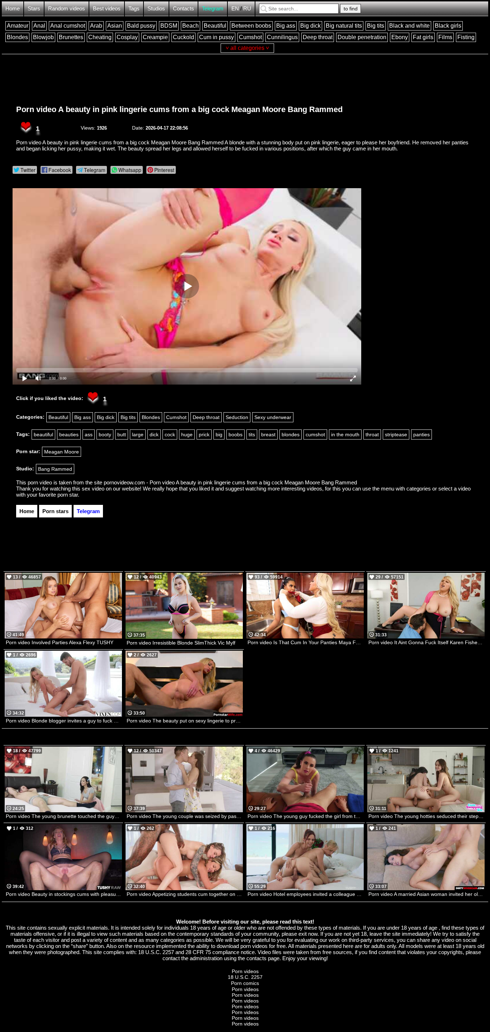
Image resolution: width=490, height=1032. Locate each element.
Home (12, 8)
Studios (156, 8)
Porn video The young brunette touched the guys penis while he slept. (64, 816)
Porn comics (245, 983)
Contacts (183, 8)
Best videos (107, 8)
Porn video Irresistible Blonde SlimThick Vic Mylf (181, 643)
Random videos (66, 8)
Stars (34, 8)
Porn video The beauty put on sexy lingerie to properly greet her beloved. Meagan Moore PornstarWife (185, 721)
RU (247, 8)
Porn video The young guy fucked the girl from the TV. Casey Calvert (306, 816)
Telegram (212, 8)
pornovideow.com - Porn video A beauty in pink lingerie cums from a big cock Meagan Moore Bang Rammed (230, 482)
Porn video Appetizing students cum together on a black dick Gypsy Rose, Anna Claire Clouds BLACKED (185, 894)
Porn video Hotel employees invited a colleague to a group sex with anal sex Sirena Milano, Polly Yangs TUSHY (306, 894)
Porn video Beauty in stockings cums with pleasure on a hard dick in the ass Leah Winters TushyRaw (64, 894)
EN (235, 8)
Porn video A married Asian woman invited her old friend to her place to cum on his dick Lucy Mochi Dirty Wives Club (426, 894)
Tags (134, 8)
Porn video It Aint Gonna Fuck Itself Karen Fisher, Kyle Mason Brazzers (426, 642)
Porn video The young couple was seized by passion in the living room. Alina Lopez (185, 816)
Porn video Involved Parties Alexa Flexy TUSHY (59, 642)
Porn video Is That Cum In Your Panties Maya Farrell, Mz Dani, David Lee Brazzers (306, 642)
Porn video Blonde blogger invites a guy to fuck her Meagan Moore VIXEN (64, 721)
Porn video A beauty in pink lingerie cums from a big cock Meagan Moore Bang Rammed (179, 109)
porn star (67, 495)
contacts (256, 958)
